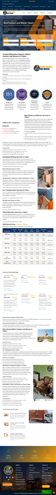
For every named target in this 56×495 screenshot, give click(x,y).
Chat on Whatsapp (47, 492)
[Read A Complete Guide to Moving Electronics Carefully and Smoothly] (6, 434)
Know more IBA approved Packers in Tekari (11, 209)
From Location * (40, 38)
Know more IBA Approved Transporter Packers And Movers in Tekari (17, 187)
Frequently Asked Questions (34, 472)
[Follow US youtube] (12, 477)
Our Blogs (31, 474)
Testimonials (31, 470)
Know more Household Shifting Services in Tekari (13, 166)
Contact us (50, 12)
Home (24, 12)
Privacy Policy (31, 479)
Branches (36, 12)
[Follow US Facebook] (4, 477)
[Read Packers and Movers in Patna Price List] (6, 414)
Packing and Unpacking (20, 481)
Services (29, 12)
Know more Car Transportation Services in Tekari (13, 198)
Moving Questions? (18, 6)
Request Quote (44, 44)
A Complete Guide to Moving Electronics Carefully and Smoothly (17, 434)
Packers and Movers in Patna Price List (18, 413)
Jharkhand (23, 9)
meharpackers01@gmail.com (47, 472)
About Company (32, 467)
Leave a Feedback (35, 6)
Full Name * (5, 38)
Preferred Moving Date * (24, 42)
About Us (4, 6)
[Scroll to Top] (54, 1)
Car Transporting (19, 472)
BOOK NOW (46, 486)
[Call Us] (54, 492)
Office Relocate (18, 470)
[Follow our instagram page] (51, 1)
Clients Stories (10, 6)
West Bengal (10, 9)
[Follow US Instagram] (9, 477)
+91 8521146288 (6, 1)
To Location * (6, 42)
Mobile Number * (23, 38)
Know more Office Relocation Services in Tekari (12, 221)
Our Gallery (31, 477)
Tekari (47, 28)
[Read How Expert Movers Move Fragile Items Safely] (6, 424)
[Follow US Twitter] (7, 477)
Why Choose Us (32, 481)
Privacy (49, 6)
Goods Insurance (19, 477)
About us (42, 12)
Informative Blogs (27, 6)
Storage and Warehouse (20, 484)
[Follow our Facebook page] (48, 1)
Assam (17, 9)
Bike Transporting (19, 474)
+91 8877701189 (15, 1)
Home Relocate (18, 467)
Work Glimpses (43, 6)
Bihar (4, 9)
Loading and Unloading (20, 479)
